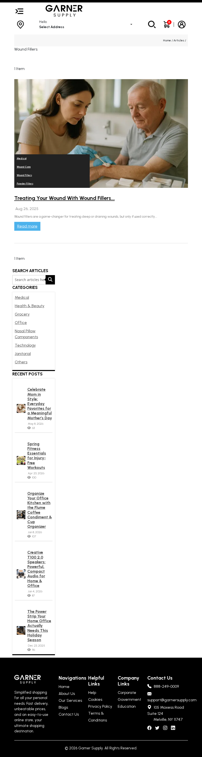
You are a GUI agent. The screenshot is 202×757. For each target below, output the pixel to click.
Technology (25, 345)
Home (167, 40)
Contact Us (69, 714)
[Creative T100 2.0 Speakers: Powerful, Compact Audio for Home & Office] (21, 573)
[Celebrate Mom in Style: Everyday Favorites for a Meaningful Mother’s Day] (21, 408)
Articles (179, 40)
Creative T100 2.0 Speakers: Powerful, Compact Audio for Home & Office (36, 569)
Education (127, 706)
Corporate (127, 692)
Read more (27, 226)
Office (21, 322)
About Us (67, 693)
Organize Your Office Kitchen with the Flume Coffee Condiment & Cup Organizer (39, 510)
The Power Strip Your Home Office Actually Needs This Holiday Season (39, 625)
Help (92, 692)
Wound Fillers (24, 175)
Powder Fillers (25, 183)
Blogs (63, 707)
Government (129, 699)
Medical (22, 297)
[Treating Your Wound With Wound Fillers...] (101, 133)
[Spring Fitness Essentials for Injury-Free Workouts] (21, 460)
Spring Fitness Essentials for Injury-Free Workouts (36, 455)
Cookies (95, 699)
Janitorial (23, 353)
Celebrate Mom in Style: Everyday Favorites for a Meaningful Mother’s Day (39, 403)
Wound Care (24, 166)
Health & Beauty (29, 305)
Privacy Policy (100, 706)
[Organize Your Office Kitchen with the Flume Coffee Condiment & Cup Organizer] (21, 514)
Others (21, 362)
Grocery (22, 314)
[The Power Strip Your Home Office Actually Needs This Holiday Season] (21, 630)
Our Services (70, 700)
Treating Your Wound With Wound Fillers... (64, 198)
